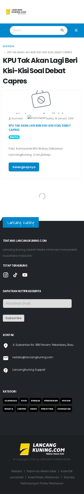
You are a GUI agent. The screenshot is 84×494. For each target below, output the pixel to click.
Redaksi (16, 471)
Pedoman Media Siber (41, 471)
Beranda (8, 46)
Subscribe (13, 318)
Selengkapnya (23, 167)
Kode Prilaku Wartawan (43, 477)
